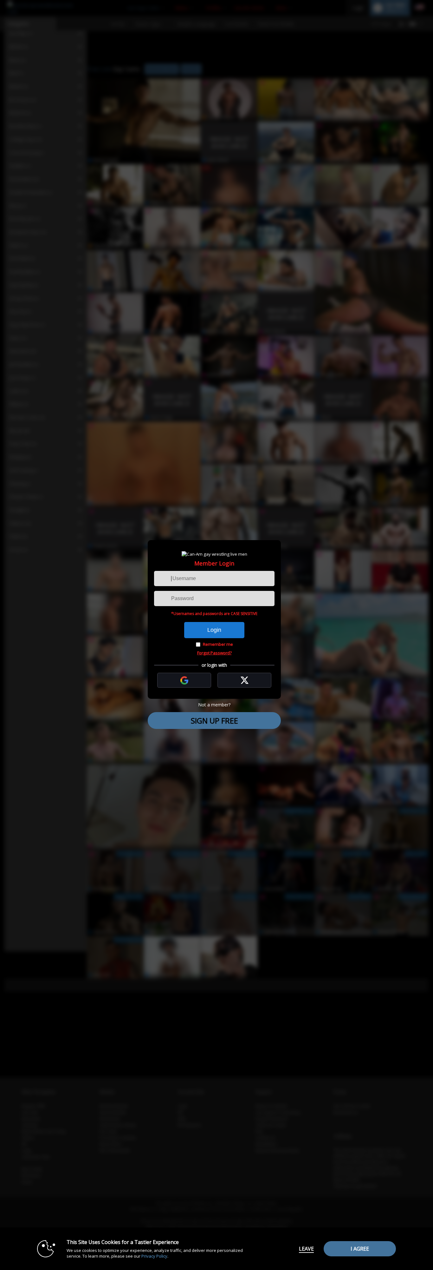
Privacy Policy (154, 1256)
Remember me (218, 644)
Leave (306, 1248)
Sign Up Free (214, 720)
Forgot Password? (214, 653)
